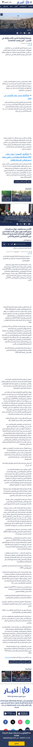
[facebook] (5, 722)
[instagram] (20, 722)
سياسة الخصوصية (8, 737)
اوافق (16, 743)
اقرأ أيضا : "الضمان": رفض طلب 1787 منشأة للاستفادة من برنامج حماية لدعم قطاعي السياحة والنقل (16, 157)
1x (8, 244)
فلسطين (5, 6)
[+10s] (29, 244)
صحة (11, 6)
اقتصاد (28, 45)
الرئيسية (30, 6)
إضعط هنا (8, 657)
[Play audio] (4, 244)
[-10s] (27, 244)
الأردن (16, 6)
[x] (13, 722)
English (6, 2)
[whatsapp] (27, 722)
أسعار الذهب (23, 6)
